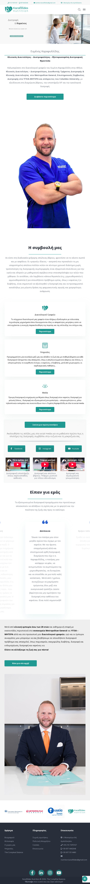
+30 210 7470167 (69, 793)
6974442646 (24, 3)
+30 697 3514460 (69, 800)
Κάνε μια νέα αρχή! (20, 611)
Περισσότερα (45, 331)
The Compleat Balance (13, 800)
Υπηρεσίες (8, 796)
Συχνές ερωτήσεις (40, 785)
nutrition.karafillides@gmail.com (45, 3)
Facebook (18, 448)
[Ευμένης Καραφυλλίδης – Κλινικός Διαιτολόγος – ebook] (16, 9)
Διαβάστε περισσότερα (16, 34)
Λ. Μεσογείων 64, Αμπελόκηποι (72, 3)
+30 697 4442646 (69, 796)
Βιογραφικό (9, 785)
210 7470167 (13, 3)
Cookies (36, 793)
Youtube (75, 448)
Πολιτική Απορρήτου (41, 789)
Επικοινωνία (38, 796)
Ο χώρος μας (9, 793)
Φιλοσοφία (9, 789)
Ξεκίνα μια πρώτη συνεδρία (45, 425)
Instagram (47, 448)
